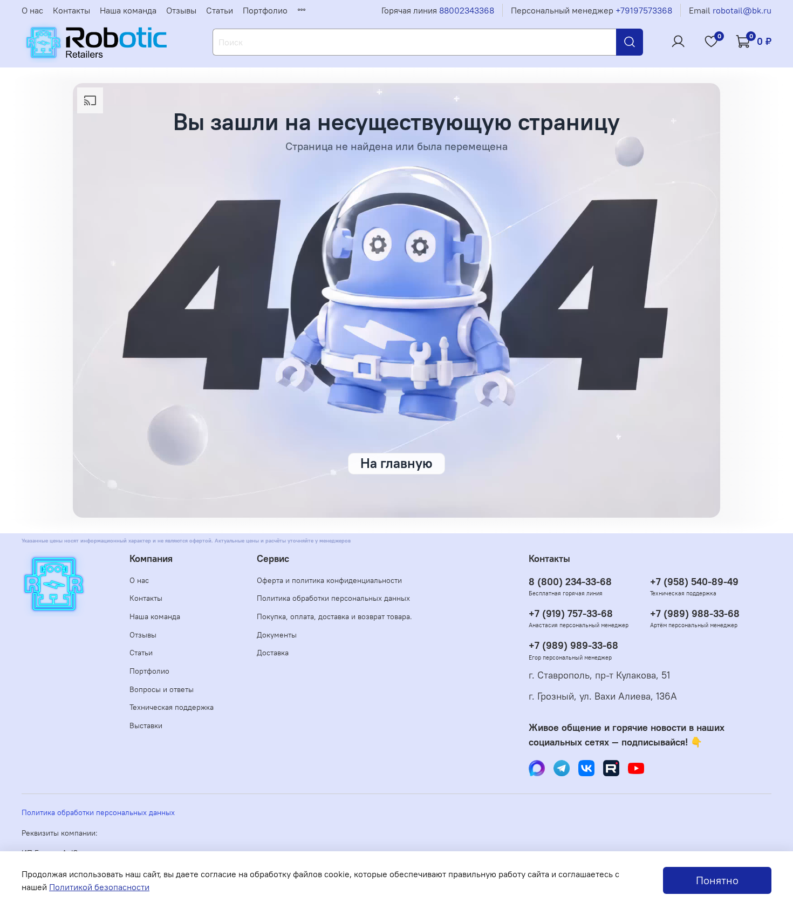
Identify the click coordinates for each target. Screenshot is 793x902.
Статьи (219, 10)
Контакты (71, 10)
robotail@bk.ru (742, 10)
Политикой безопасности (99, 886)
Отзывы (181, 10)
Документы (277, 635)
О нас (32, 10)
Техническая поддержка (171, 707)
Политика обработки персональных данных (333, 598)
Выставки (145, 725)
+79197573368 (644, 10)
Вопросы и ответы (161, 689)
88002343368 (466, 10)
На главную (396, 463)
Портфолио (265, 10)
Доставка (273, 652)
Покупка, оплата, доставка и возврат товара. (334, 616)
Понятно (717, 880)
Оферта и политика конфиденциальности (329, 580)
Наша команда (128, 10)
